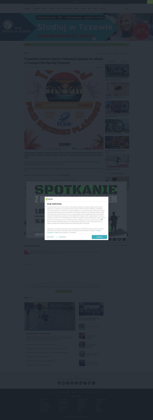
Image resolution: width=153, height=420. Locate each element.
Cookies (57, 232)
